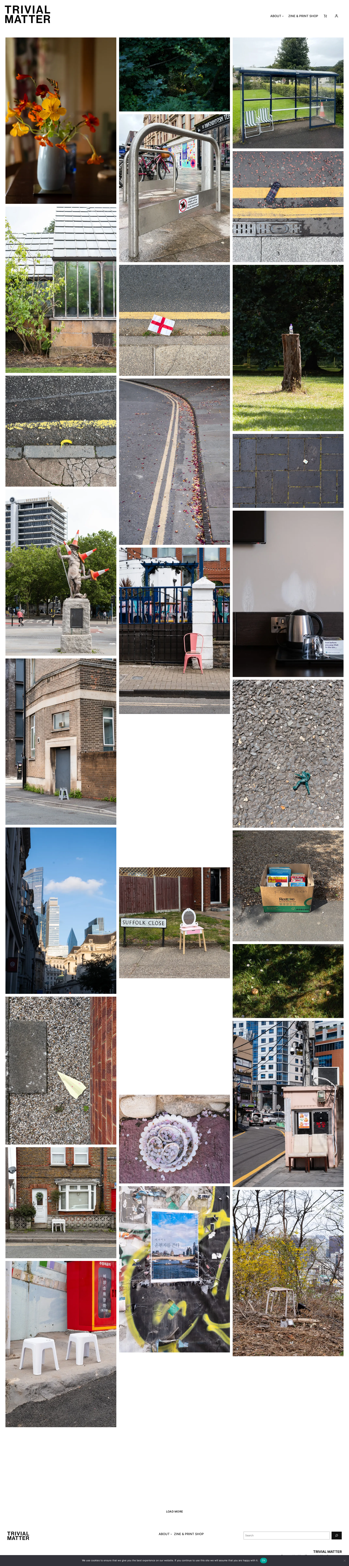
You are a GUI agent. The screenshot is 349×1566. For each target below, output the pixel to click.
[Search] (337, 1535)
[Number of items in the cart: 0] (325, 16)
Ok (263, 1560)
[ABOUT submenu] (283, 16)
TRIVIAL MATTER (327, 1551)
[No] (344, 1560)
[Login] (336, 16)
